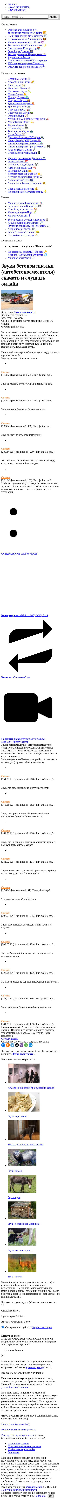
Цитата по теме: (10, 1335)
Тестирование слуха (28, 219)
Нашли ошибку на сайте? (15, 1424)
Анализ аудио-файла (25, 222)
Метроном (19, 215)
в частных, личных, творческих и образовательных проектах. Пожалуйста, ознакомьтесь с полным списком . (29, 1382)
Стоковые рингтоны (24, 152)
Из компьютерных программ (29, 146)
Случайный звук (17, 9)
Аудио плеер (21, 229)
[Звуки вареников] (24, 1110)
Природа (18, 97)
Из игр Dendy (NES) (24, 140)
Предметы (19, 100)
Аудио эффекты (22, 149)
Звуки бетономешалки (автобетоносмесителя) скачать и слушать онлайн (28, 275)
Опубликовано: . (10, 1310)
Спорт (16, 134)
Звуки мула (14, 1197)
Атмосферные (21, 82)
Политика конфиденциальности (19, 1489)
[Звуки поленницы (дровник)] (22, 1218)
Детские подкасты (25, 177)
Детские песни (24, 173)
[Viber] (21, 1045)
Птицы (17, 94)
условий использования (14, 1387)
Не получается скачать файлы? (18, 1429)
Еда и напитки (21, 103)
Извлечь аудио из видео (26, 42)
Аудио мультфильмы (27, 183)
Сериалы (18, 128)
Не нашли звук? (27, 191)
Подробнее (40, 1495)
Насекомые (19, 91)
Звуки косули (15, 1276)
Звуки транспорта (24, 312)
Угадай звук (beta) (22, 209)
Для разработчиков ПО (26, 137)
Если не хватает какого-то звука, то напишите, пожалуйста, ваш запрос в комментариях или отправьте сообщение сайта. (27, 1364)
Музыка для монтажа (27, 158)
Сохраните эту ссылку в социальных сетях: (25, 1041)
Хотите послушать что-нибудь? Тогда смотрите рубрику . (30, 1052)
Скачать (5, 372)
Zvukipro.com (34, 1487)
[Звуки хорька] (22, 1165)
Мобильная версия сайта (21, 1449)
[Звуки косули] (22, 1271)
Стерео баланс (23, 235)
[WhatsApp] (26, 1045)
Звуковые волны (24, 206)
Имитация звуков (22, 212)
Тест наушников (27, 45)
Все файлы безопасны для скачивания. (22, 1372)
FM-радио (20, 170)
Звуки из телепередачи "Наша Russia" (30, 246)
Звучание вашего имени (29, 225)
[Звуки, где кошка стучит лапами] (24, 1139)
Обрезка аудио (22, 29)
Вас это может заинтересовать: (18, 1059)
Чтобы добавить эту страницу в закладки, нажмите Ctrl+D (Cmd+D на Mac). (29, 1417)
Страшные (19, 78)
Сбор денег (23, 188)
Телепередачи (20, 131)
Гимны (18, 161)
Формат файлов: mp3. (13, 326)
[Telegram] (12, 1045)
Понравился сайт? (12, 1027)
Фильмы (18, 125)
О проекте (13, 1452)
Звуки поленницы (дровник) (24, 1223)
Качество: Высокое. (12, 317)
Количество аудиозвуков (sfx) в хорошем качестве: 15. (29, 1303)
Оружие (18, 115)
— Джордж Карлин (12, 1350)
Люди (16, 85)
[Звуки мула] (22, 1191)
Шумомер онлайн (27, 39)
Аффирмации (22, 167)
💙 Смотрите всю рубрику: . (27, 1327)
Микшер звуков (25, 203)
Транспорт (19, 106)
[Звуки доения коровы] (22, 1244)
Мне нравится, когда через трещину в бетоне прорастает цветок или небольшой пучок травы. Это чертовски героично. (28, 1341)
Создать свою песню (27, 60)
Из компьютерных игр (25, 143)
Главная (12, 4)
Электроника (21, 112)
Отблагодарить (9, 1038)
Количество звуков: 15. (14, 315)
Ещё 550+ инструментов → (16, 741)
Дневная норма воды (27, 254)
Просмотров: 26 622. (12, 1316)
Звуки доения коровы (20, 1250)
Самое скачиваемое (18, 7)
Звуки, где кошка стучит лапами (25, 1144)
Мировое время (21, 258)
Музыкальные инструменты (28, 118)
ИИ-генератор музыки (26, 63)
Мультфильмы (21, 122)
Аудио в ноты (19, 57)
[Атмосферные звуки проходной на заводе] (24, 1082)
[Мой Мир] (31, 1045)
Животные (19, 88)
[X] (17, 1045)
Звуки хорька (15, 1171)
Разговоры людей (23, 164)
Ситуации (19, 109)
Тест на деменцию (27, 54)
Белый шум (20, 51)
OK (50, 1496)
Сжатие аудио (24, 48)
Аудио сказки (21, 180)
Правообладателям (18, 1443)
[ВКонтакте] (3, 1045)
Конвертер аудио (27, 36)
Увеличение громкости (27, 32)
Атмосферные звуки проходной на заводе (31, 1087)
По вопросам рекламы (27, 251)
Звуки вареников (17, 1116)
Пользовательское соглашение (24, 1446)
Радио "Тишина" (23, 232)
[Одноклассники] (8, 1045)
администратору (35, 1367)
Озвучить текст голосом (26, 66)
